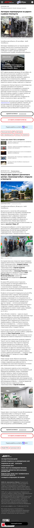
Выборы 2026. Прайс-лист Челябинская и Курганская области (15, 474)
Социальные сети (7, 465)
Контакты (18, 463)
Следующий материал (16, 523)
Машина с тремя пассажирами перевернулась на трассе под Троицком (19, 147)
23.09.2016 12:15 (5, 6)
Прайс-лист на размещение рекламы (14, 468)
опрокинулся (5, 102)
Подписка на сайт (7, 463)
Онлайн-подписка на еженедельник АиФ (15, 461)
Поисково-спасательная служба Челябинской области (17, 38)
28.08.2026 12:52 (5, 171)
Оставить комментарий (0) (17, 120)
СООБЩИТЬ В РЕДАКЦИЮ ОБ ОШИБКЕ (13, 477)
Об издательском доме (9, 459)
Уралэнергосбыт (16, 203)
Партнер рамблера (15, 520)
